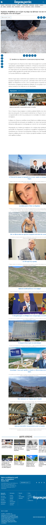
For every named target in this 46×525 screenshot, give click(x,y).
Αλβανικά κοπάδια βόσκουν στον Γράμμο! (29, 288)
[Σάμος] (7, 442)
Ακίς (28, 498)
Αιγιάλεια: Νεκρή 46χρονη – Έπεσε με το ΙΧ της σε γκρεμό (19, 463)
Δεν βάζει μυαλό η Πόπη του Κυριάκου (29, 206)
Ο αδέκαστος (30, 500)
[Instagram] (39, 483)
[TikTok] (42, 483)
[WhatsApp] (2, 64)
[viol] (32, 442)
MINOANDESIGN (41, 517)
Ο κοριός (29, 495)
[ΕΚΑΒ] (19, 458)
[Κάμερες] (19, 442)
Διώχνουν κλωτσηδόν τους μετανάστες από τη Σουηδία (23, 107)
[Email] (2, 67)
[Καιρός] (32, 458)
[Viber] (44, 17)
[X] (41, 17)
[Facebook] (38, 17)
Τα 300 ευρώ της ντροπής (30, 261)
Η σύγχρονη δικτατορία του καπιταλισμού (29, 343)
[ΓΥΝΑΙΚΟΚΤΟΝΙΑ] (7, 458)
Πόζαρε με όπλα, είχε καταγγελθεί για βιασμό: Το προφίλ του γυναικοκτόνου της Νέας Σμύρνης (7, 464)
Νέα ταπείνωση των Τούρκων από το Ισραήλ (30, 399)
